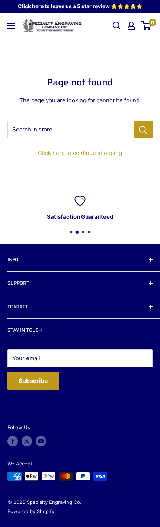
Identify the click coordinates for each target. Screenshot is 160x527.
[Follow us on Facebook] (12, 441)
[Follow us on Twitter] (27, 441)
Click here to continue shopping (80, 152)
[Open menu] (11, 26)
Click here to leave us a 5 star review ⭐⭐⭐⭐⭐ (80, 6)
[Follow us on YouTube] (41, 441)
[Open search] (117, 26)
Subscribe (33, 380)
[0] (146, 25)
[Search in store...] (143, 129)
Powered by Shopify (30, 511)
